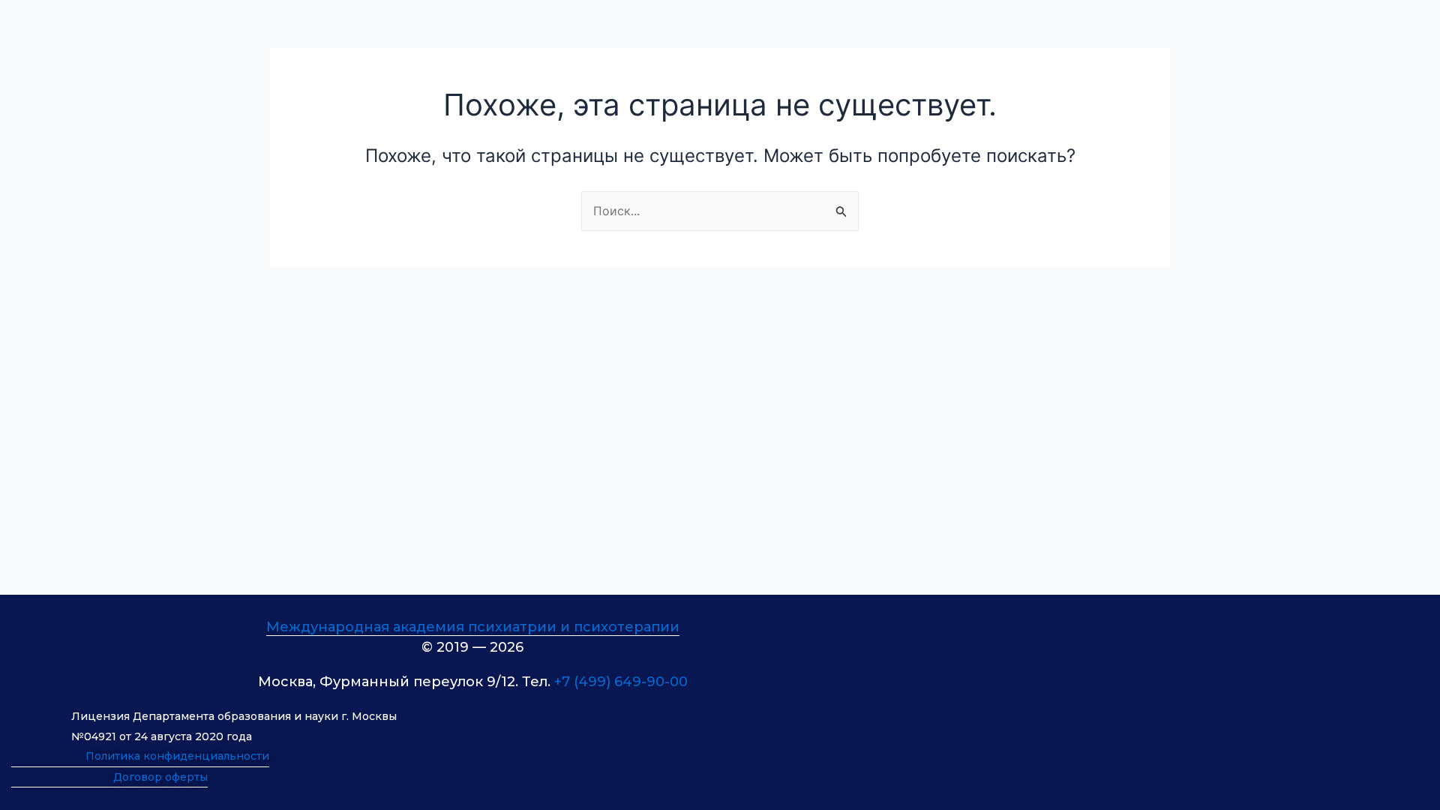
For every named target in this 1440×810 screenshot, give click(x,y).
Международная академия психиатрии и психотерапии (473, 627)
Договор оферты (160, 777)
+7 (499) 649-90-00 (621, 682)
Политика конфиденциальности (177, 756)
